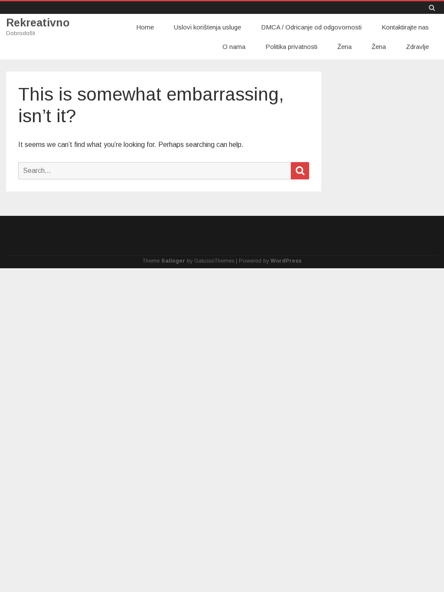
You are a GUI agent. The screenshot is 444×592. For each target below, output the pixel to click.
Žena (344, 46)
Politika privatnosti (291, 46)
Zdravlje (417, 46)
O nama (233, 46)
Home (145, 27)
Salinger (173, 261)
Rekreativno (38, 22)
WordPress (286, 261)
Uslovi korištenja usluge (207, 27)
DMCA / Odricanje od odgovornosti (311, 27)
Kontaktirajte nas (405, 27)
